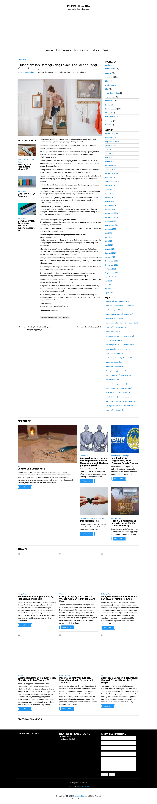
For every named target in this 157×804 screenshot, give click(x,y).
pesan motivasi (126, 388)
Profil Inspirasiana (63, 50)
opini (124, 371)
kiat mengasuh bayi (114, 345)
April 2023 (109, 245)
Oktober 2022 (110, 269)
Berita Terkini (110, 68)
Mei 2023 (108, 241)
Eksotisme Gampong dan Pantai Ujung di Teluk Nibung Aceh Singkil (119, 680)
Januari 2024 (110, 209)
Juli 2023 (108, 233)
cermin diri (111, 319)
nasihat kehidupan (114, 362)
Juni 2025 (109, 153)
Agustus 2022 (110, 277)
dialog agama (112, 323)
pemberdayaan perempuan (117, 384)
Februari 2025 (110, 165)
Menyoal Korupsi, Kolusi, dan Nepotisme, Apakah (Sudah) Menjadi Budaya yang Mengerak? (94, 462)
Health (108, 105)
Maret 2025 (109, 161)
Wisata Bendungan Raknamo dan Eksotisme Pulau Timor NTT (37, 679)
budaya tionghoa (113, 310)
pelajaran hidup (112, 380)
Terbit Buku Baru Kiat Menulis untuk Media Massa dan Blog (123, 523)
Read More (25, 487)
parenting (126, 375)
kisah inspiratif (124, 349)
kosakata (127, 358)
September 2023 (112, 225)
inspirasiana (121, 327)
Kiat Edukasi (110, 116)
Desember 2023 (111, 213)
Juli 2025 (108, 149)
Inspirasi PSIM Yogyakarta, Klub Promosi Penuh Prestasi (125, 460)
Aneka (107, 65)
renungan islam (129, 401)
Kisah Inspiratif (111, 109)
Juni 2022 (108, 285)
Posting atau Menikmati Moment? (25, 166)
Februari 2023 (110, 253)
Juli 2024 (108, 189)
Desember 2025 (111, 133)
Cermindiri (129, 314)
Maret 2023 (109, 249)
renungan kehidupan (114, 406)
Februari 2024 (110, 205)
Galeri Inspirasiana (112, 93)
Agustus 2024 (110, 185)
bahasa (110, 301)
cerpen (121, 319)
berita (109, 306)
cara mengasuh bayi (114, 314)
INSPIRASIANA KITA (78, 6)
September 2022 (111, 273)
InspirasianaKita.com (80, 796)
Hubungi (95, 50)
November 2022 (111, 265)
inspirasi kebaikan (113, 332)
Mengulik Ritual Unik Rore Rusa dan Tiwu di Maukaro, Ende (119, 597)
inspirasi (110, 327)
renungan (125, 397)
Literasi (108, 113)
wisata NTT (119, 410)
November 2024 (111, 173)
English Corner (110, 85)
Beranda (49, 50)
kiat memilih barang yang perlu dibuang (55, 318)
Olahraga (109, 121)
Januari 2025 (110, 169)
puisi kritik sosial (112, 397)
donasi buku (132, 323)
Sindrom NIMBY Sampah (26, 195)
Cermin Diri (22, 159)
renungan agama (113, 401)
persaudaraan (112, 388)
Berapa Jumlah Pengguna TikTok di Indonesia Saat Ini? (26, 226)
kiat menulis (129, 345)
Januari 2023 (110, 257)
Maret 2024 (109, 201)
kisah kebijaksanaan (114, 353)
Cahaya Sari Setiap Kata (31, 468)
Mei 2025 (108, 157)
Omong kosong (112, 371)
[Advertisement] (78, 31)
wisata (109, 410)
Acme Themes (83, 786)
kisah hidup (111, 349)
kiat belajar (129, 336)
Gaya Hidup (22, 60)
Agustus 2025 (110, 145)
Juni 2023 (108, 237)
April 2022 (109, 293)
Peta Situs (107, 50)
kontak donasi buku (114, 358)
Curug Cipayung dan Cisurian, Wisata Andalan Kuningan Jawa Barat (77, 598)
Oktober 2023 (110, 221)
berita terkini (119, 306)
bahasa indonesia (122, 301)
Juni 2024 (109, 193)
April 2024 (109, 197)
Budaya (108, 73)
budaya (130, 306)
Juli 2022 (108, 281)
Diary (28, 159)
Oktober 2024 (110, 177)
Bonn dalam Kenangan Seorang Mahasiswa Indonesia (35, 597)
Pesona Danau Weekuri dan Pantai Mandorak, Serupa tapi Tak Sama (76, 680)
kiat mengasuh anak (114, 340)
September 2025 (112, 141)
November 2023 (111, 217)
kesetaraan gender (114, 336)
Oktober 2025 (110, 137)
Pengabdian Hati (89, 521)
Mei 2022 (108, 289)
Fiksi (106, 89)
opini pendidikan (113, 375)
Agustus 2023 (110, 229)
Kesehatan (109, 100)
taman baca (130, 406)
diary (123, 323)
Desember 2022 (111, 261)
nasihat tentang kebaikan (116, 366)
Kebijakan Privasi (81, 50)
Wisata (108, 125)
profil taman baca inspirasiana (118, 393)
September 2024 (112, 181)
